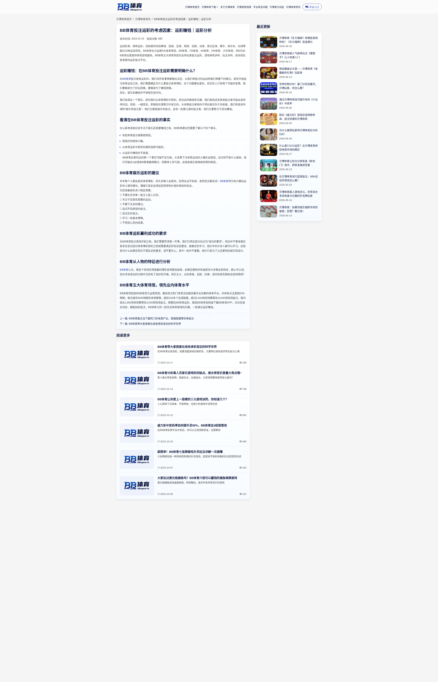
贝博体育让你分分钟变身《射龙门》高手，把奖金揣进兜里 (297, 163)
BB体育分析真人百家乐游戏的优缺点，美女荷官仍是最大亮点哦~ (199, 373)
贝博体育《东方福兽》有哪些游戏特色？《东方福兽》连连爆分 (298, 39)
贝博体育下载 (209, 7)
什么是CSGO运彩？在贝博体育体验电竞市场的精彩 (298, 147)
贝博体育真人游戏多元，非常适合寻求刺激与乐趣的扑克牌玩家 (298, 193)
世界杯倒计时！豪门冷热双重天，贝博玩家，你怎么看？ (298, 86)
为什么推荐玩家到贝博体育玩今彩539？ (298, 132)
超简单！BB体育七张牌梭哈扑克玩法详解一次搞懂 (190, 451)
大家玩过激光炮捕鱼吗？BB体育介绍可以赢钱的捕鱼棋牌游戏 (197, 478)
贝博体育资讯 (293, 7)
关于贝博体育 (227, 7)
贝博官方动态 (277, 7)
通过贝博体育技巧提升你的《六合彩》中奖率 (298, 101)
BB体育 (126, 78)
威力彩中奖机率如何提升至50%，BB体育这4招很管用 (192, 425)
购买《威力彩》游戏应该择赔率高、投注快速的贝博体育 (297, 116)
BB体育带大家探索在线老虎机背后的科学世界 (155, 323)
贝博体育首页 (192, 7)
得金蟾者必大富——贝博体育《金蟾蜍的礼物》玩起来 (298, 70)
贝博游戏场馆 (244, 7)
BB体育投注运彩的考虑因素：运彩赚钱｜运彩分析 (182, 19)
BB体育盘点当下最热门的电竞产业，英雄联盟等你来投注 (161, 318)
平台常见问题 (260, 7)
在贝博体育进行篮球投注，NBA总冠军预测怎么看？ (298, 178)
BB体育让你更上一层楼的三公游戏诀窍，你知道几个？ (192, 399)
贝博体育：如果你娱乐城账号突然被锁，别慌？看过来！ (298, 209)
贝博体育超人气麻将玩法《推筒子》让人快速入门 (297, 55)
